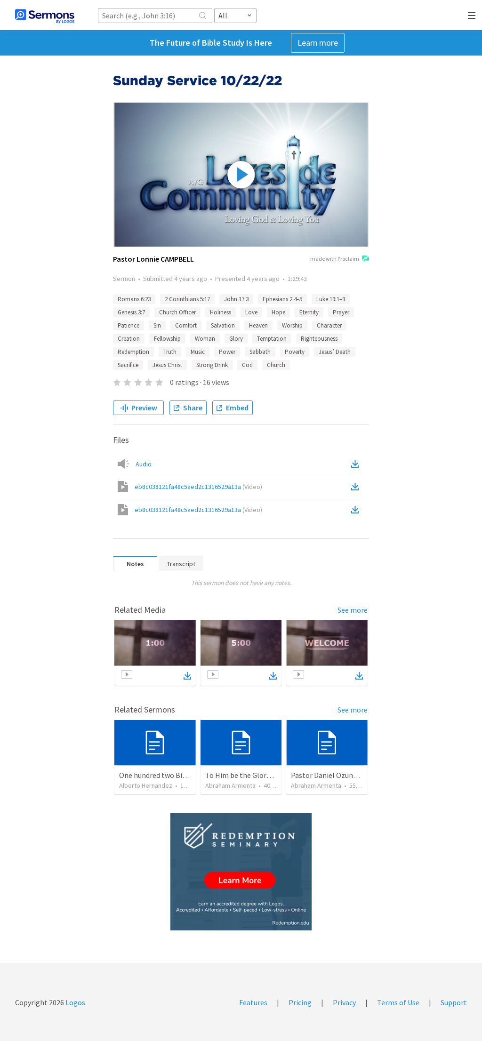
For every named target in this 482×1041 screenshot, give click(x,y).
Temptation (272, 339)
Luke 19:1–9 (330, 299)
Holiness (220, 312)
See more (352, 610)
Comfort (186, 325)
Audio (144, 464)
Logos (74, 1002)
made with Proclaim (334, 258)
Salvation (223, 325)
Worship (292, 325)
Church (276, 365)
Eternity (309, 312)
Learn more (317, 42)
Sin (157, 325)
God (247, 365)
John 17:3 (236, 299)
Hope (278, 312)
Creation (129, 339)
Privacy (344, 1002)
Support (454, 1002)
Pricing (300, 1002)
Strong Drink (212, 365)
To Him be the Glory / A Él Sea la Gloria (267, 775)
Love (251, 312)
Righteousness (319, 339)
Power (227, 352)
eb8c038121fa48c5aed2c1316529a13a (198, 486)
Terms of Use (398, 1002)
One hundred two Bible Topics (167, 775)
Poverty (295, 352)
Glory (236, 339)
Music (198, 352)
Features (253, 1002)
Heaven (258, 325)
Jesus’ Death (335, 352)
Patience (128, 325)
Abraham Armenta (230, 785)
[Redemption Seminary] (241, 871)
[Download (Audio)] (356, 464)
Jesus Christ (167, 365)
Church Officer (177, 312)
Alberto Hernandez (145, 785)
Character (329, 325)
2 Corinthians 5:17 (187, 299)
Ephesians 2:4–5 (282, 299)
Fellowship (167, 339)
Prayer (341, 312)
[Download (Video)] (356, 487)
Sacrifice (128, 365)
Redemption (133, 352)
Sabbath (260, 352)
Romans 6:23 (134, 299)
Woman (205, 339)
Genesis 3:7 (131, 312)
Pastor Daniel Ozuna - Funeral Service (351, 775)
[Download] (187, 676)
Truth (170, 352)
